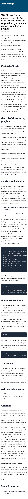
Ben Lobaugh (7, 3)
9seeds (3, 399)
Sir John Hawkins (15, 396)
